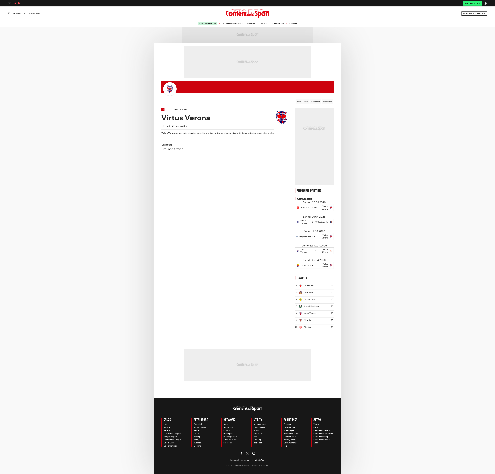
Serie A (167, 427)
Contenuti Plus (207, 23)
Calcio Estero (170, 443)
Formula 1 (198, 424)
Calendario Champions (323, 433)
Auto (226, 424)
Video (316, 424)
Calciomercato (170, 446)
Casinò (293, 24)
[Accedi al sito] (485, 3)
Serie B (167, 430)
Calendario (315, 102)
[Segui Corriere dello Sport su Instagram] (253, 453)
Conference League (172, 439)
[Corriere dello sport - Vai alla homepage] (247, 13)
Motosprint (228, 433)
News (299, 102)
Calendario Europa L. (322, 436)
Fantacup (228, 443)
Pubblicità (258, 433)
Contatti (287, 424)
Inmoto (227, 430)
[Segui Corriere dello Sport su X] (247, 453)
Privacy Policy (290, 439)
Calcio (251, 24)
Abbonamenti (260, 424)
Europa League (170, 436)
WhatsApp (260, 460)
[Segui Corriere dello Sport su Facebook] (241, 453)
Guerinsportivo (230, 436)
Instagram (245, 460)
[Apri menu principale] (9, 3)
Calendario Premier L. (323, 439)
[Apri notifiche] (9, 13)
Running (197, 436)
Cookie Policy (290, 436)
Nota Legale (289, 430)
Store (256, 430)
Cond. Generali (290, 443)
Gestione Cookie (291, 433)
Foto (316, 427)
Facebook (234, 460)
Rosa (306, 102)
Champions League (172, 433)
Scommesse (277, 24)
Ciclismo (197, 446)
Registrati (258, 443)
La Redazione (289, 427)
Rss (255, 436)
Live (19, 3)
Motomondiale (200, 427)
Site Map (257, 439)
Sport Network (230, 439)
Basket (197, 430)
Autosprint (228, 427)
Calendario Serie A (232, 24)
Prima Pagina (259, 427)
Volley (196, 439)
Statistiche (327, 102)
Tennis (263, 24)
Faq (285, 446)
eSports (197, 443)
